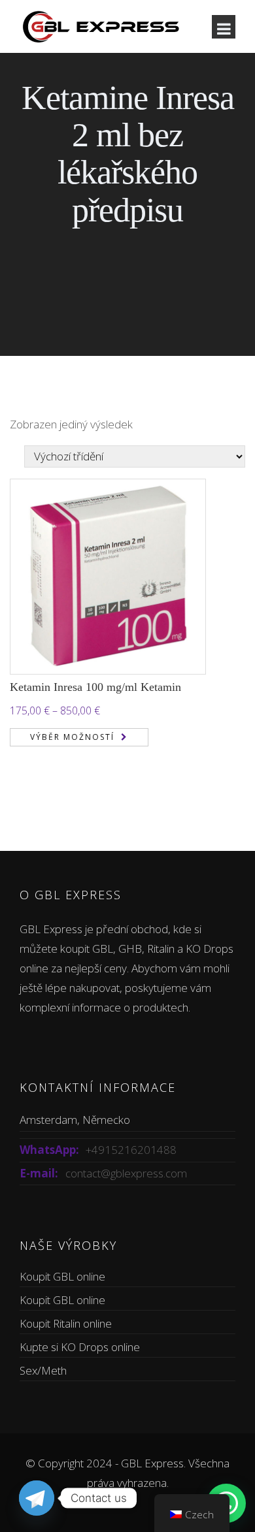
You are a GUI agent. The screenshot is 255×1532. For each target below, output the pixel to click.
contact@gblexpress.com (126, 1173)
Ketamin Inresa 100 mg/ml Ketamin (95, 687)
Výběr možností (72, 736)
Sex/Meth (43, 1370)
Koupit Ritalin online (66, 1323)
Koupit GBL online (62, 1276)
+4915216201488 (131, 1149)
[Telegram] (36, 1498)
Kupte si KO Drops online (80, 1346)
